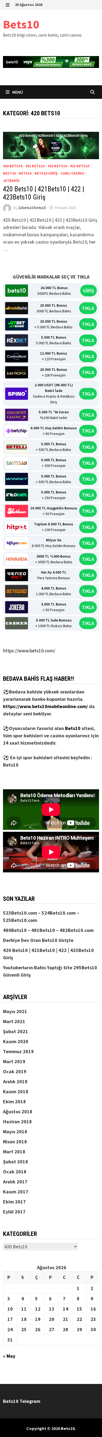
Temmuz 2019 (18, 1051)
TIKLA (88, 308)
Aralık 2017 (15, 1182)
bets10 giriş (46, 173)
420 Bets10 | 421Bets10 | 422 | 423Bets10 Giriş (43, 193)
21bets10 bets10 (32, 207)
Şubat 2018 (15, 1161)
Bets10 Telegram (21, 1401)
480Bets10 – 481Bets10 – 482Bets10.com (48, 930)
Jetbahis (11, 180)
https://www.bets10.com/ (29, 650)
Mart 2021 (14, 1021)
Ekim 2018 (14, 1101)
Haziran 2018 (17, 1121)
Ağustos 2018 (17, 1111)
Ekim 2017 (14, 1202)
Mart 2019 (14, 1061)
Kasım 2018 (15, 1091)
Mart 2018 (14, 1151)
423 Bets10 (79, 165)
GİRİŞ (88, 290)
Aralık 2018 (15, 1081)
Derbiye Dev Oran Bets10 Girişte (38, 940)
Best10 (9, 173)
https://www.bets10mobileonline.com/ (45, 706)
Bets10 (21, 24)
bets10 (25, 173)
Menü (17, 92)
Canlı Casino (72, 173)
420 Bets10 (12, 165)
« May (9, 1356)
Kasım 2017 (15, 1192)
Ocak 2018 (14, 1171)
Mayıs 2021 (15, 1011)
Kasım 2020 (15, 1041)
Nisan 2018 (15, 1141)
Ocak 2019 (14, 1071)
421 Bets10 (35, 165)
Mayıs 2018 (15, 1131)
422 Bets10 (57, 165)
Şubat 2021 (15, 1031)
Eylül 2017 (14, 1212)
